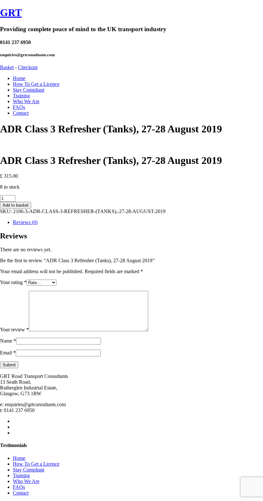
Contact (21, 113)
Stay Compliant (28, 90)
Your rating (13, 282)
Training (21, 95)
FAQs (19, 107)
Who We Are (26, 101)
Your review (14, 329)
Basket (7, 67)
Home (19, 78)
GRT (11, 12)
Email (8, 352)
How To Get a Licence (36, 84)
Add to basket (16, 205)
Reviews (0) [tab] (25, 222)
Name (8, 341)
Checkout (28, 67)
